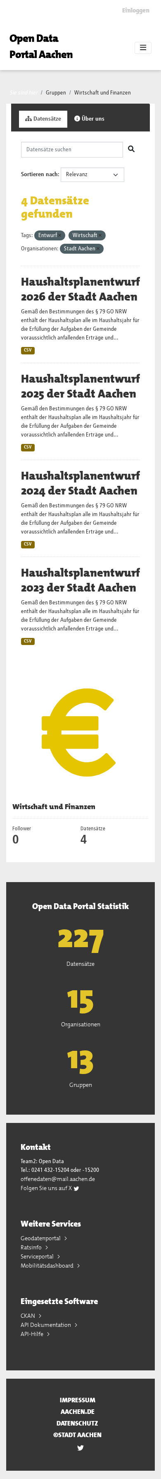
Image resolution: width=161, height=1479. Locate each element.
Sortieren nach (39, 174)
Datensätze (46, 119)
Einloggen (135, 10)
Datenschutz (77, 1423)
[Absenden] (131, 150)
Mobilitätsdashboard (48, 1265)
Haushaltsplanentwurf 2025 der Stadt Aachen (80, 386)
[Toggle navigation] (143, 48)
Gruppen (56, 93)
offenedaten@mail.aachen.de (58, 1179)
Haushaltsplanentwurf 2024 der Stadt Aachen (80, 483)
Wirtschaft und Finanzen (102, 93)
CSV (28, 350)
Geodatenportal (41, 1238)
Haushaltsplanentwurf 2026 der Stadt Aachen (80, 289)
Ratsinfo (32, 1247)
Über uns (92, 119)
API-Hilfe (33, 1334)
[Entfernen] (59, 235)
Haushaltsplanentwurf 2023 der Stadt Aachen (80, 580)
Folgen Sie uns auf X (47, 1188)
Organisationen (80, 1024)
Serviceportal (38, 1256)
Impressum (77, 1400)
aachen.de (78, 1411)
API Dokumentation (46, 1325)
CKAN (28, 1315)
